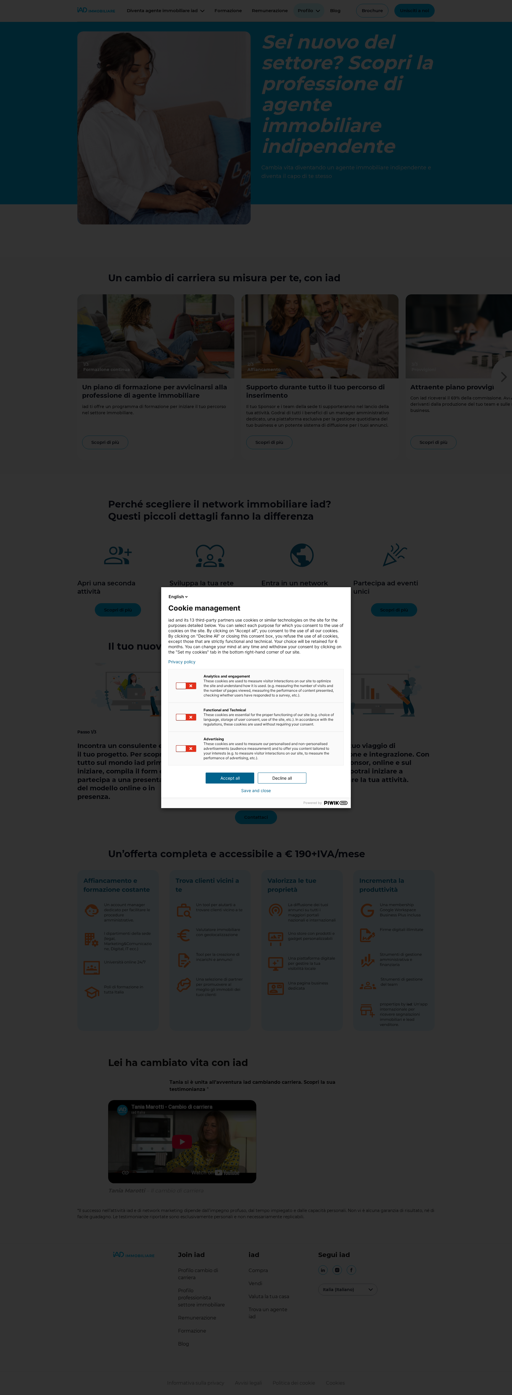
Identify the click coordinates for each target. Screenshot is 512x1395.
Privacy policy (182, 661)
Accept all (230, 778)
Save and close (256, 790)
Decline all (282, 778)
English (176, 596)
